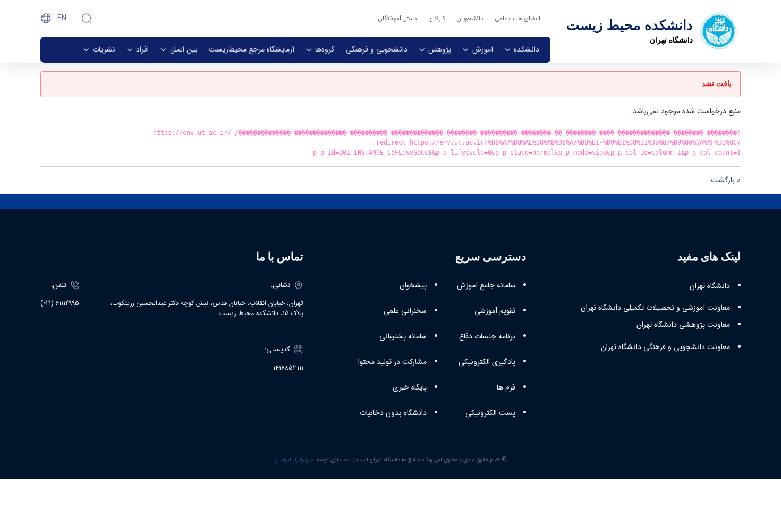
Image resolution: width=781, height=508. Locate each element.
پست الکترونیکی (490, 413)
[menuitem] (521, 50)
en (61, 18)
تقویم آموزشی (494, 311)
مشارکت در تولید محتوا (392, 362)
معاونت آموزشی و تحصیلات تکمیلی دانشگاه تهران (655, 308)
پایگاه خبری (410, 387)
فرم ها (506, 387)
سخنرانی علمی (405, 311)
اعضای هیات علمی (517, 18)
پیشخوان (413, 285)
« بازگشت (726, 180)
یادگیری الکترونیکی (487, 362)
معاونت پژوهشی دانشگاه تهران (683, 325)
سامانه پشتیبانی (403, 336)
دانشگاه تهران (710, 286)
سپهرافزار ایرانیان (294, 459)
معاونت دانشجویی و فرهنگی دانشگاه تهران (665, 347)
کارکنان (437, 18)
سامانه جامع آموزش (486, 285)
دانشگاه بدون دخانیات (393, 413)
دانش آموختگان (397, 18)
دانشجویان (470, 18)
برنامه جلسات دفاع (487, 336)
